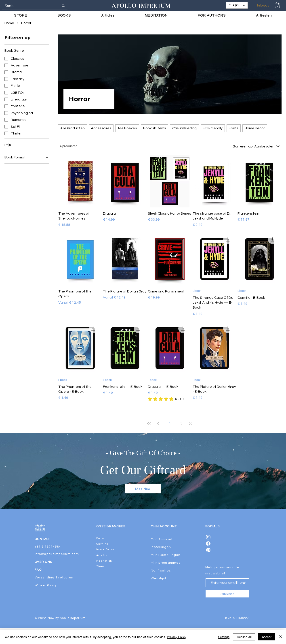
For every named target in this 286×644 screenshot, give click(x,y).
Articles (101, 555)
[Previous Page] (158, 423)
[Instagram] (208, 537)
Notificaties (161, 570)
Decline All (244, 637)
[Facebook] (208, 543)
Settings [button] (223, 637)
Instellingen (161, 547)
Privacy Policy (176, 637)
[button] (237, 5)
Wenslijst (158, 578)
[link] (165, 399)
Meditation (104, 560)
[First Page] (149, 423)
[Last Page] (190, 423)
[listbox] (237, 5)
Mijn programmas (166, 562)
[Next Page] (181, 423)
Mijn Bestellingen (165, 555)
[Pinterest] (208, 550)
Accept (266, 637)
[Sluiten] (280, 636)
